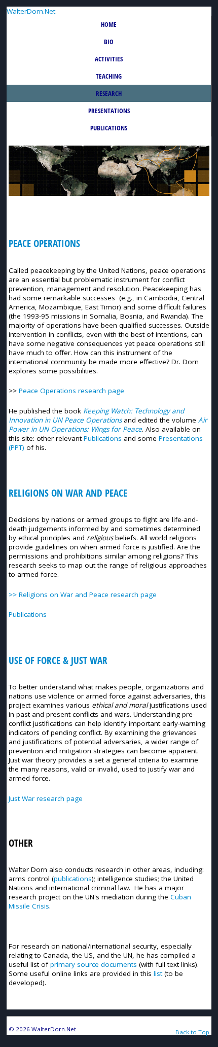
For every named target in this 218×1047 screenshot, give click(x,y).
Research (109, 93)
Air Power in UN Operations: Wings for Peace (108, 424)
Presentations (109, 110)
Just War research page (46, 798)
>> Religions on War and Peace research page (83, 594)
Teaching (109, 76)
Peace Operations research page (71, 390)
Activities (109, 58)
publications (73, 878)
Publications (108, 127)
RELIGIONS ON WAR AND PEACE (68, 493)
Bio (109, 41)
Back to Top (192, 1032)
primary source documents (94, 964)
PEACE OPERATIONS (44, 243)
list (158, 973)
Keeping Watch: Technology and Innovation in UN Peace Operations (96, 415)
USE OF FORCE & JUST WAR (58, 660)
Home (109, 24)
